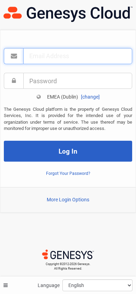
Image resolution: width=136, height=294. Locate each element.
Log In (68, 151)
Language (49, 285)
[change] (90, 97)
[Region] (39, 96)
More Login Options (68, 199)
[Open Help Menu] (5, 285)
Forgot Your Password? (68, 173)
